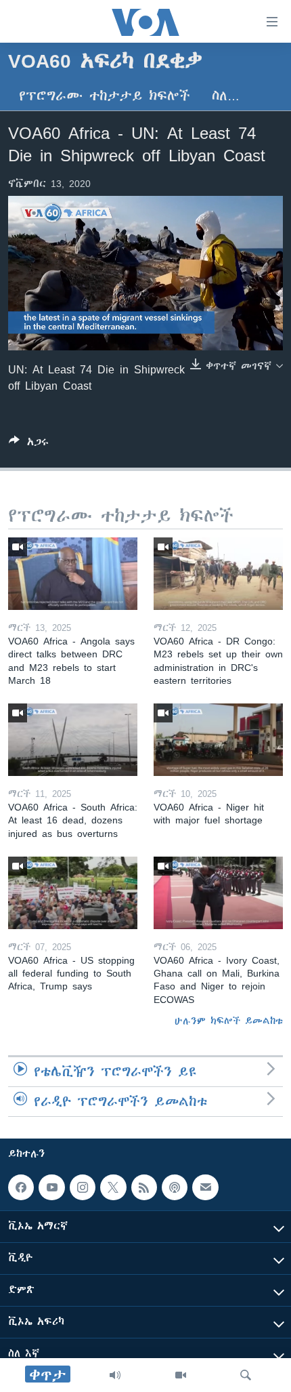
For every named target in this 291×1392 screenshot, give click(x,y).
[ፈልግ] (245, 1375)
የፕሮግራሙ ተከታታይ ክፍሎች (104, 96)
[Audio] (115, 1375)
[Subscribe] (205, 1187)
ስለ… (226, 96)
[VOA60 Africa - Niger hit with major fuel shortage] (218, 739)
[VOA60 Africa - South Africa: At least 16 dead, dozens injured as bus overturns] (72, 739)
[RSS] (144, 1187)
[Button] (29, 444)
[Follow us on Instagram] (82, 1187)
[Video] (180, 1375)
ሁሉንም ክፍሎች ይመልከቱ (229, 1020)
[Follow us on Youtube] (51, 1187)
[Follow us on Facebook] (21, 1187)
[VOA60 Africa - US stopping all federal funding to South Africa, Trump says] (72, 893)
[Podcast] (174, 1187)
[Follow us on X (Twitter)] (113, 1187)
